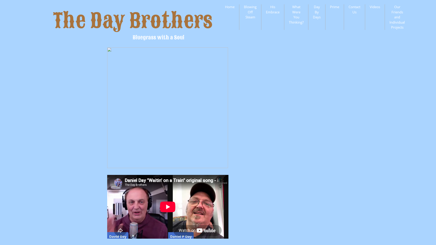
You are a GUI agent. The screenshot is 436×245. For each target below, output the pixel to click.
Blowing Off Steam (250, 12)
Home (230, 7)
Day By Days (317, 12)
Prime (334, 7)
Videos (375, 7)
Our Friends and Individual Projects (397, 17)
